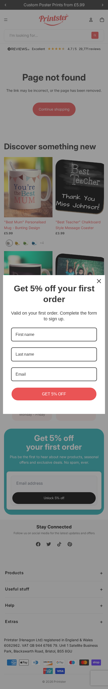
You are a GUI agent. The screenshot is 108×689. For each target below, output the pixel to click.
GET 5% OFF (54, 394)
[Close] (99, 281)
